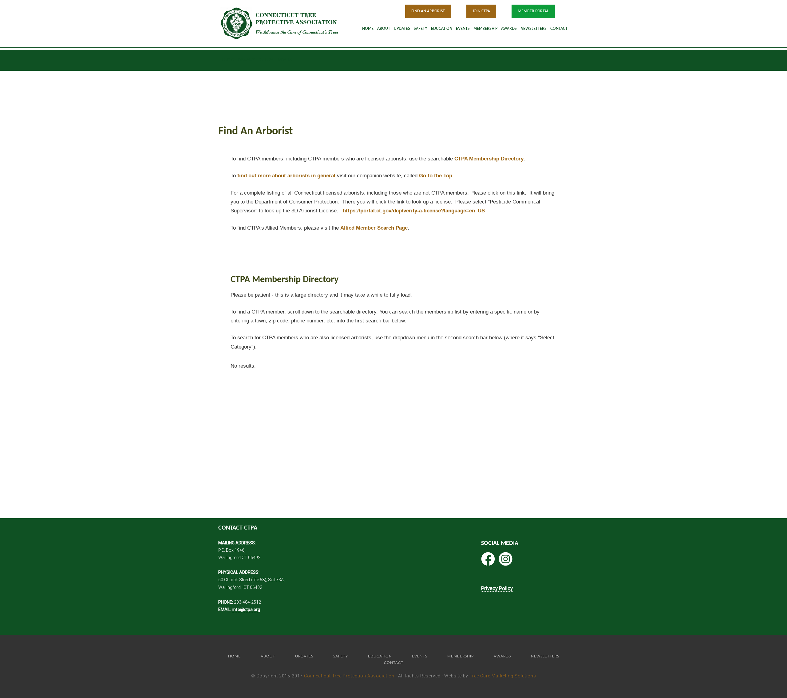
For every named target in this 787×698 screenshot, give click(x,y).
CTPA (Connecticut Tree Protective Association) (287, 23)
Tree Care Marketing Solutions (502, 675)
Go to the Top (435, 176)
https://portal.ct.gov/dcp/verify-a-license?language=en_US (414, 211)
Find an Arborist (428, 11)
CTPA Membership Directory (489, 159)
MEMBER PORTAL (533, 11)
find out (286, 176)
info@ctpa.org (246, 609)
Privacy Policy (497, 588)
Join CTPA (481, 11)
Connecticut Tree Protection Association (349, 675)
